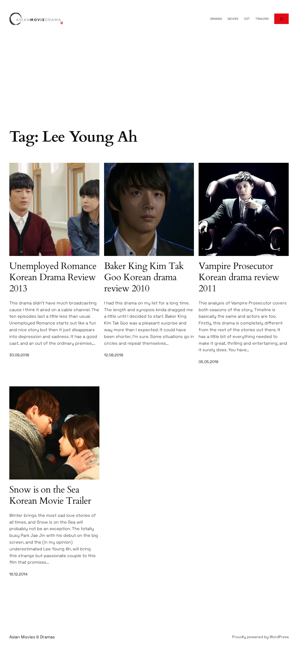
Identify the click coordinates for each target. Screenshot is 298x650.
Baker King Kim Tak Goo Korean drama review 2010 (143, 277)
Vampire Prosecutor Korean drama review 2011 (239, 277)
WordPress (279, 636)
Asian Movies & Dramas (32, 637)
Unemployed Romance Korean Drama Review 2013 (52, 277)
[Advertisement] (149, 90)
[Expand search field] (281, 19)
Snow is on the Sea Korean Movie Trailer (50, 495)
